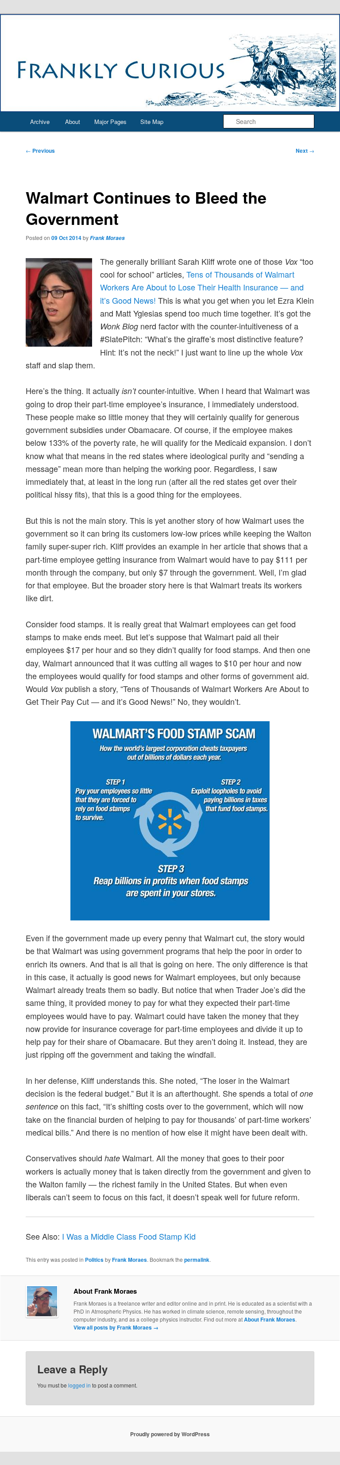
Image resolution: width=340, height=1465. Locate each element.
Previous (40, 151)
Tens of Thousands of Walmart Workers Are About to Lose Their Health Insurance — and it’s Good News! (202, 287)
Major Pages (110, 121)
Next (305, 151)
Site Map (151, 121)
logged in (79, 1385)
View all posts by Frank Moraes (115, 1327)
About (72, 121)
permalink (196, 1260)
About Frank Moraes (269, 1319)
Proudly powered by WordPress (170, 1434)
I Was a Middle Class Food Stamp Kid (129, 1236)
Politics (94, 1260)
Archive (39, 121)
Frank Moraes (107, 238)
